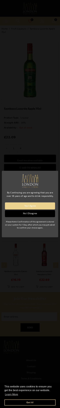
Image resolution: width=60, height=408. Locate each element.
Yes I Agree (30, 206)
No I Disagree (30, 213)
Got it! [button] (30, 402)
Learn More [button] (11, 394)
